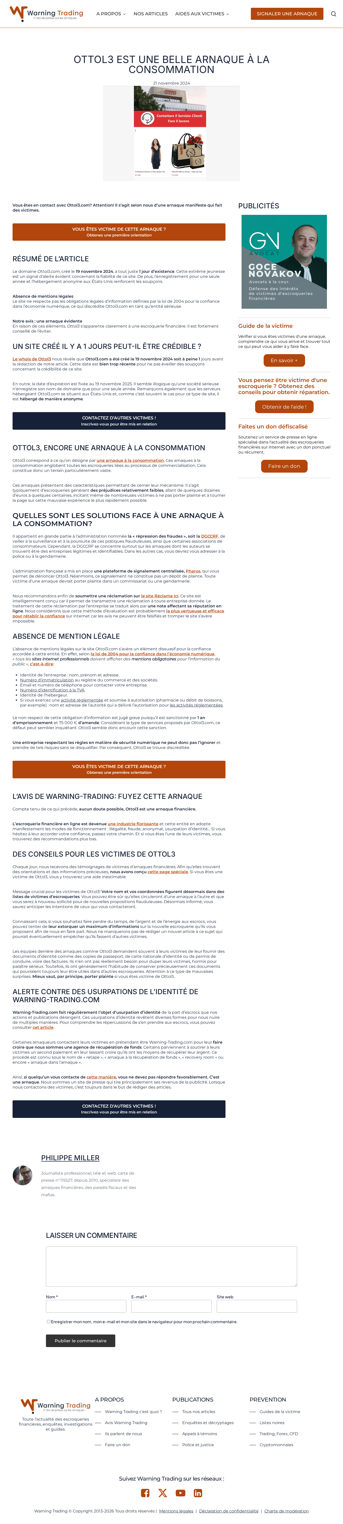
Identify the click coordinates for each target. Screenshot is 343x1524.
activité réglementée (82, 700)
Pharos (193, 571)
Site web (225, 1296)
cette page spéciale (168, 871)
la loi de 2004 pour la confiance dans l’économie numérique (152, 654)
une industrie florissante (133, 823)
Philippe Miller (70, 1158)
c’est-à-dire (41, 664)
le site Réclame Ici (160, 596)
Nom (52, 1296)
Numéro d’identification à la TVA (52, 690)
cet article (43, 1027)
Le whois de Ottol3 (32, 359)
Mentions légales (176, 1511)
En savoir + (284, 360)
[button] (128, 1411)
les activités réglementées (196, 705)
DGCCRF (209, 536)
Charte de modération (286, 1511)
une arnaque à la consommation (130, 460)
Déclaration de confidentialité (229, 1511)
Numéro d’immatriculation (47, 680)
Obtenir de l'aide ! (284, 407)
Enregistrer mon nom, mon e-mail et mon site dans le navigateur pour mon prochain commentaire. (144, 1321)
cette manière (101, 1077)
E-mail (139, 1296)
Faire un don (284, 466)
